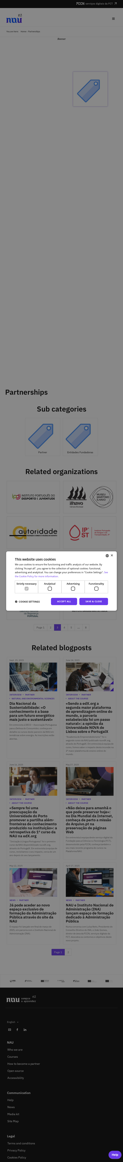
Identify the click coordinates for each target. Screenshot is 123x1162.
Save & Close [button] (94, 601)
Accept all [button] (64, 601)
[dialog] (61, 581)
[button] (27, 601)
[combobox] (107, 555)
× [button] (112, 555)
